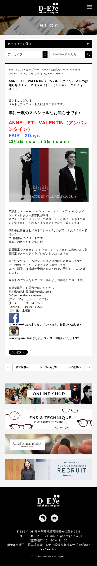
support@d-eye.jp (69, 536)
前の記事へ (22, 367)
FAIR (66, 69)
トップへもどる (48, 367)
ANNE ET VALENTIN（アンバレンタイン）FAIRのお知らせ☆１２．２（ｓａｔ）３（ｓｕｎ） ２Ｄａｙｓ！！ (48, 85)
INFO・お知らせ (51, 69)
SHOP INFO (55, 73)
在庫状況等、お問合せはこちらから (31, 287)
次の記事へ (75, 367)
